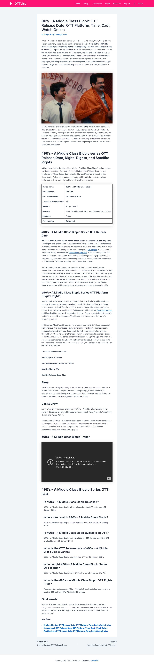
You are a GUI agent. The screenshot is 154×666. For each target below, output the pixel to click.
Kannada (117, 3)
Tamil (77, 3)
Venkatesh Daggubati (78, 252)
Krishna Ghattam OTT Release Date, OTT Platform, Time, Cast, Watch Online (77, 625)
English (127, 3)
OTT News (138, 3)
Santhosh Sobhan (104, 310)
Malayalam (97, 3)
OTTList (20, 3)
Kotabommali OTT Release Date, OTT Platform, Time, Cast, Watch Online (76, 628)
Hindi (107, 3)
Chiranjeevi (92, 250)
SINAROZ (95, 660)
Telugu (86, 3)
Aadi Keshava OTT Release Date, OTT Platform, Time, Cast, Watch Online (76, 631)
